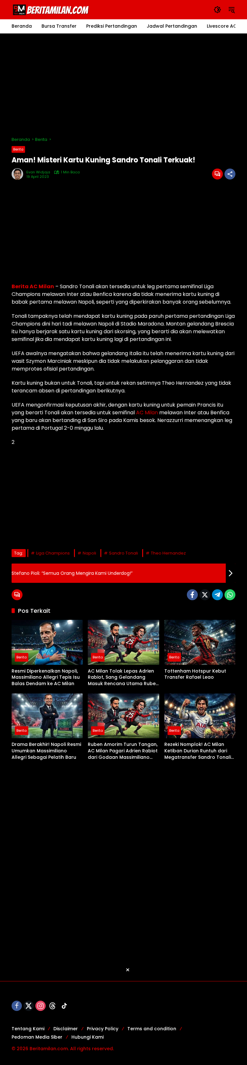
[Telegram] (217, 594)
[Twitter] (204, 594)
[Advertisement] (123, 85)
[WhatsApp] (229, 594)
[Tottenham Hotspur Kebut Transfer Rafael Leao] (199, 642)
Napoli (89, 553)
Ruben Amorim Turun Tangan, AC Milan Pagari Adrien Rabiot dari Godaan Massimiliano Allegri (123, 750)
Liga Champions (53, 553)
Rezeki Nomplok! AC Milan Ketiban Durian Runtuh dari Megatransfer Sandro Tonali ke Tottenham (197, 750)
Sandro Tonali (123, 553)
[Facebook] (192, 594)
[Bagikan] (229, 174)
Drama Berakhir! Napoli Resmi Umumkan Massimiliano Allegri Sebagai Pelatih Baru (46, 750)
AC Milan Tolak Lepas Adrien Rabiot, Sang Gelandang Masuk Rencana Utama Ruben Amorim (123, 677)
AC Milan (147, 412)
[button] (217, 10)
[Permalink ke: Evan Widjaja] (19, 174)
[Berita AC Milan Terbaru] (52, 9)
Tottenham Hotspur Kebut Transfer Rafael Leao (195, 674)
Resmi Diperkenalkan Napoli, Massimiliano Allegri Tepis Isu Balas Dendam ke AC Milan (46, 677)
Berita (18, 149)
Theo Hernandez (168, 553)
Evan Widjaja (38, 172)
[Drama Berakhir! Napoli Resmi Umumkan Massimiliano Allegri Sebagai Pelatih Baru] (47, 715)
